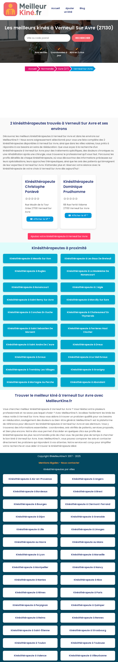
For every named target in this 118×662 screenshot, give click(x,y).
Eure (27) (63, 68)
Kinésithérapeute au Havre (30, 542)
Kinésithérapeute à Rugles (30, 271)
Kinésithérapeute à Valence (30, 655)
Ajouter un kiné (69, 10)
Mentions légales (49, 462)
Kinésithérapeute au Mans (87, 542)
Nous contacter (70, 462)
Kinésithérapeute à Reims (30, 617)
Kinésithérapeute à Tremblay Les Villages (30, 369)
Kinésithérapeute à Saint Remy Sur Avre (30, 299)
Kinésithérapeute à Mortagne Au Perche (30, 382)
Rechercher (82, 38)
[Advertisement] (59, 93)
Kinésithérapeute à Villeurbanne (88, 655)
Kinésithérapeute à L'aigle (88, 287)
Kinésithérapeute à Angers (87, 479)
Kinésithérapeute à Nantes (30, 579)
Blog (82, 8)
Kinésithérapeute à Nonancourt (30, 287)
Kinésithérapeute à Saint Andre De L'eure (30, 344)
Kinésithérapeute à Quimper (87, 605)
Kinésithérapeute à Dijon (30, 516)
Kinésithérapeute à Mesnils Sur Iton (30, 258)
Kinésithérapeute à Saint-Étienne (30, 630)
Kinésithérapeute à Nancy (88, 567)
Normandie (47, 68)
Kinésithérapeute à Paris (87, 592)
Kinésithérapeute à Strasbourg (88, 630)
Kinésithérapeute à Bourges (30, 504)
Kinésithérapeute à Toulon (30, 643)
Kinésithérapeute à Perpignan (30, 605)
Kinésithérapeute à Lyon (30, 554)
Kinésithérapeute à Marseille (88, 554)
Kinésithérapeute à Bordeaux (30, 491)
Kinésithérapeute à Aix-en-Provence (30, 479)
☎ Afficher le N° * (40, 219)
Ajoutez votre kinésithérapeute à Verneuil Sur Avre (59, 236)
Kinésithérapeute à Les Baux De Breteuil (88, 258)
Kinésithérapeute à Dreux (88, 344)
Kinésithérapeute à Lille (30, 529)
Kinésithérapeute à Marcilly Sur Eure (88, 299)
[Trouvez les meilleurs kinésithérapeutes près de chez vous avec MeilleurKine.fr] (26, 15)
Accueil (55, 8)
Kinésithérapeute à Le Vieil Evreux (87, 357)
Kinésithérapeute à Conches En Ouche (30, 312)
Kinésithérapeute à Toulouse (88, 643)
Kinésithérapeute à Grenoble (88, 516)
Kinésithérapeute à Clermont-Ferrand (87, 504)
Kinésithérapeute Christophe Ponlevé (40, 186)
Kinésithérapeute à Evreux (30, 357)
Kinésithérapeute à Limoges (87, 529)
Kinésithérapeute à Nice (88, 579)
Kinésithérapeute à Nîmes (30, 592)
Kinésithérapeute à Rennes (88, 617)
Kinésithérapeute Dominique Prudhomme (78, 186)
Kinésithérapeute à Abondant (87, 382)
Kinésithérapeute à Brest (87, 491)
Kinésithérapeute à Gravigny (88, 369)
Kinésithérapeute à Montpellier (30, 567)
